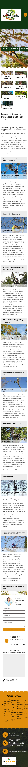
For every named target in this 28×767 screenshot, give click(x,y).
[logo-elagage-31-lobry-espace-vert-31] (11, 15)
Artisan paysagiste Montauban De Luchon (18, 714)
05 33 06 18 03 (15, 637)
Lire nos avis (9, 763)
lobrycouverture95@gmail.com (18, 751)
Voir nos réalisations (10, 49)
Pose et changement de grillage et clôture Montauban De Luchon (25, 709)
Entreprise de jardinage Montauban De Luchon (12, 712)
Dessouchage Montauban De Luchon (5, 704)
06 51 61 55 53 (19, 641)
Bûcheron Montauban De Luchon (5, 712)
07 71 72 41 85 (19, 645)
